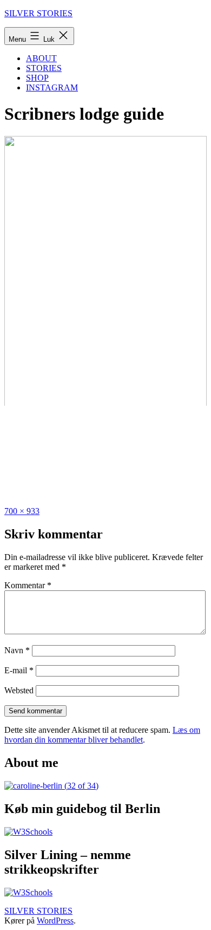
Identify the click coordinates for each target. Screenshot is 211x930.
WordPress (55, 920)
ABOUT (41, 58)
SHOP (37, 77)
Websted (19, 690)
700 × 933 (21, 511)
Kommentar (27, 585)
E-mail (19, 670)
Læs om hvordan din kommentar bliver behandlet (102, 734)
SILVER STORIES (38, 13)
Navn (17, 650)
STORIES (44, 68)
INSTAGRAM (52, 87)
